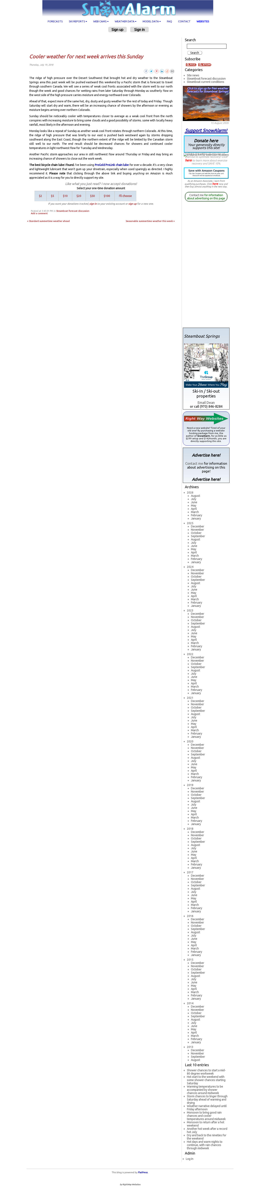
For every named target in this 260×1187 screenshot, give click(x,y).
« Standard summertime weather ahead (48, 221)
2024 (190, 566)
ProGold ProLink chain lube (112, 164)
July (193, 499)
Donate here (206, 144)
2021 (190, 697)
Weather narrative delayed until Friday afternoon (207, 1107)
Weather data (124, 21)
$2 (40, 196)
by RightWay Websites (130, 1184)
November (197, 529)
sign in (93, 203)
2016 (190, 916)
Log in (189, 1158)
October (196, 533)
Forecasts (55, 21)
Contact (184, 21)
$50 (92, 196)
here (188, 160)
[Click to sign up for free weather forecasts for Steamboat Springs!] (206, 102)
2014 (190, 1003)
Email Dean (206, 402)
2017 (190, 872)
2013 (190, 1047)
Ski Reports (77, 21)
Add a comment (39, 213)
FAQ (169, 21)
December (197, 526)
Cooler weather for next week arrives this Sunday (86, 56)
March (195, 512)
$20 (79, 196)
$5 (52, 196)
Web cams (100, 21)
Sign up (118, 29)
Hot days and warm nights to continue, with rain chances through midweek (204, 1145)
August (195, 495)
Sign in (139, 29)
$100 (107, 196)
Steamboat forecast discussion (72, 211)
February (196, 515)
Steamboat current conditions (205, 81)
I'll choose (125, 196)
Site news (193, 75)
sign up (132, 203)
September (198, 536)
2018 (190, 828)
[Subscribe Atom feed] (204, 64)
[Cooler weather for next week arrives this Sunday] (172, 71)
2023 (190, 610)
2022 (190, 654)
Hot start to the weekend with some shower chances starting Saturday (206, 1080)
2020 (190, 741)
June (194, 502)
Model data (151, 21)
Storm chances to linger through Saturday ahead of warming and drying (207, 1099)
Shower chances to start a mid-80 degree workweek (206, 1072)
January (196, 518)
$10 (65, 196)
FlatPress (143, 1172)
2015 (190, 959)
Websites (203, 21)
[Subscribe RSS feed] (192, 64)
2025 (190, 523)
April (194, 508)
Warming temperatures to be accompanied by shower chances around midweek (205, 1090)
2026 (190, 492)
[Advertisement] (102, 43)
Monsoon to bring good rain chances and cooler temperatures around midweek (206, 1116)
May (193, 505)
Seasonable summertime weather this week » (150, 221)
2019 (190, 785)
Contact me (196, 195)
